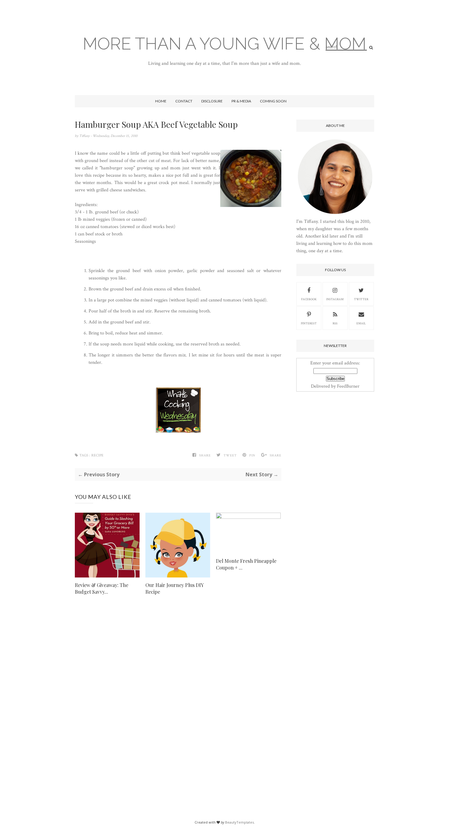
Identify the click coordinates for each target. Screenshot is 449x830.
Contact (183, 101)
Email (361, 324)
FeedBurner (348, 386)
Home (160, 101)
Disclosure (212, 101)
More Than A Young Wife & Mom (224, 43)
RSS (335, 324)
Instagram (335, 299)
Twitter (361, 299)
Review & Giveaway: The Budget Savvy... (101, 588)
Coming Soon (273, 101)
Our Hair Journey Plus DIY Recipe (174, 588)
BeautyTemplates (239, 822)
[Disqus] (178, 696)
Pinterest (309, 324)
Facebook (309, 299)
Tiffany (84, 136)
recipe (97, 455)
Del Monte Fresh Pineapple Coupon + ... (246, 564)
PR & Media (241, 101)
